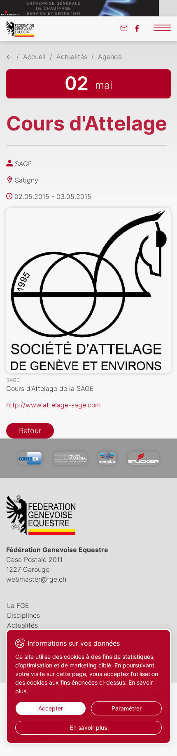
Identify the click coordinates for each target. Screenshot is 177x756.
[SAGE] (88, 290)
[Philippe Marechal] (70, 458)
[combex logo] (30, 458)
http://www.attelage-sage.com (53, 405)
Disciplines (23, 615)
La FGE (18, 605)
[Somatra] (107, 458)
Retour (30, 430)
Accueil (34, 57)
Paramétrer (127, 708)
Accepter (50, 708)
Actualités (71, 57)
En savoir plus (88, 727)
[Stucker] (143, 458)
